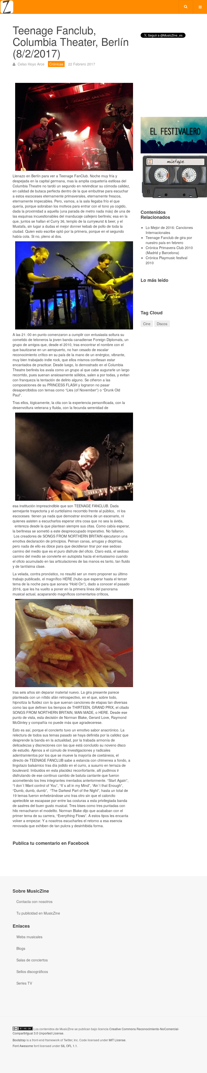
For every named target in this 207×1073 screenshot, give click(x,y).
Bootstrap (19, 1040)
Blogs (20, 948)
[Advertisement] (167, 81)
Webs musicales (29, 936)
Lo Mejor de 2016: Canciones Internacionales (169, 230)
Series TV (24, 983)
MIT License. (117, 1040)
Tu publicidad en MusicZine (38, 913)
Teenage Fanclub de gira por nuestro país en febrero (169, 240)
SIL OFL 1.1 (69, 1046)
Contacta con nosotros (34, 901)
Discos (162, 323)
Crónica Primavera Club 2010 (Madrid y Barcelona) (169, 250)
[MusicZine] (7, 7)
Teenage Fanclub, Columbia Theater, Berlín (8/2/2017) (71, 41)
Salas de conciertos (32, 959)
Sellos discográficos (32, 971)
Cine (146, 323)
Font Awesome (23, 1046)
